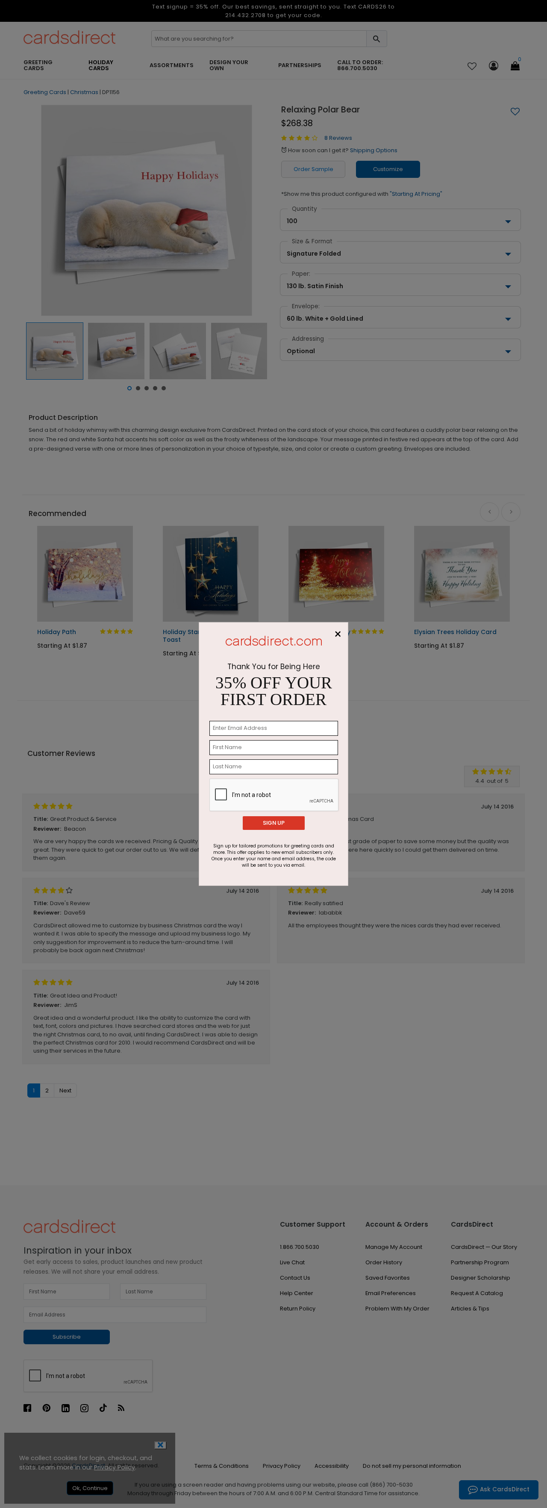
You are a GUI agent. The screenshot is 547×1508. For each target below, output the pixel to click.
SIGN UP (274, 823)
